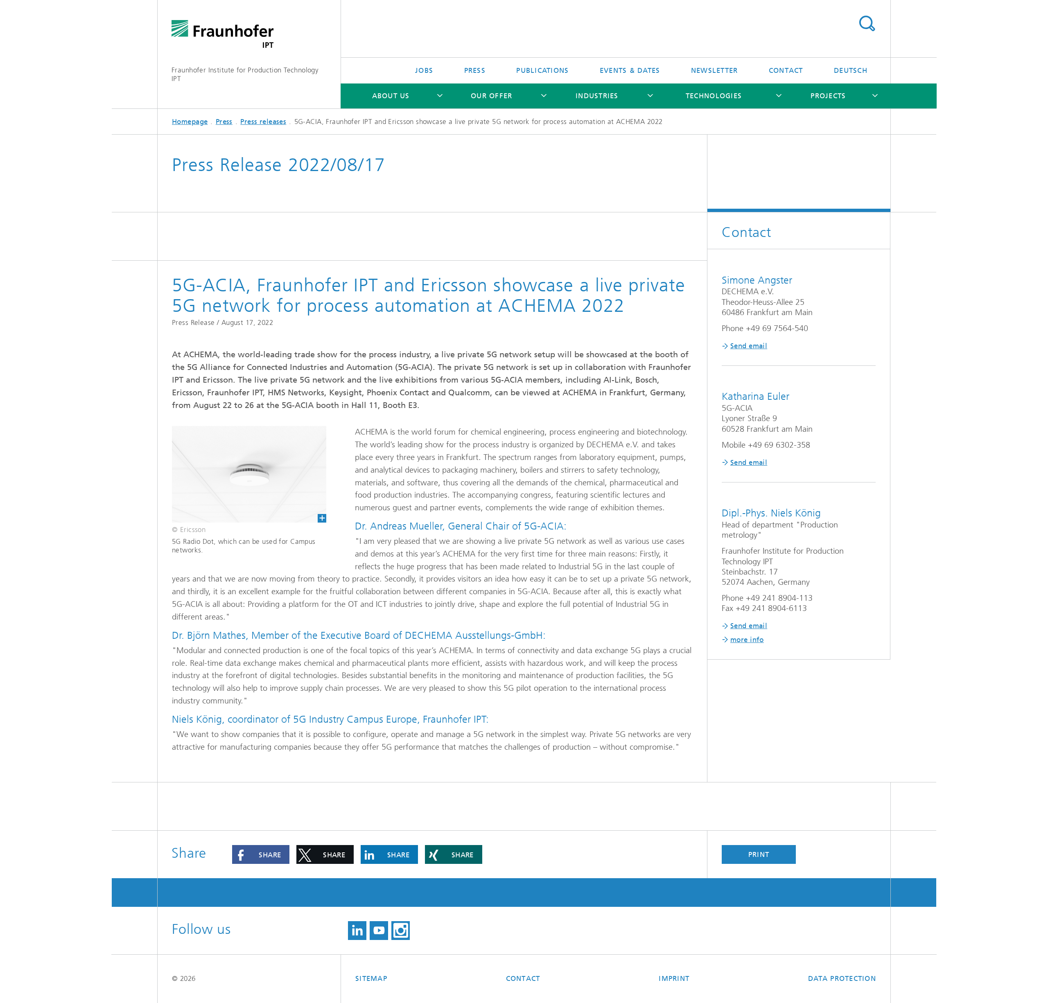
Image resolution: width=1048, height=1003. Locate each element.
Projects (828, 96)
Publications (542, 70)
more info (747, 640)
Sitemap (371, 978)
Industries (597, 96)
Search (867, 23)
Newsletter (714, 70)
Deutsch (850, 70)
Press (475, 70)
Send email (748, 346)
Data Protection (842, 978)
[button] (260, 854)
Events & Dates (630, 70)
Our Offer (491, 96)
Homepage (190, 121)
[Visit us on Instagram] (400, 930)
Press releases (263, 121)
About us (391, 96)
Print (758, 854)
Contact (786, 70)
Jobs (424, 70)
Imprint (674, 978)
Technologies (714, 96)
